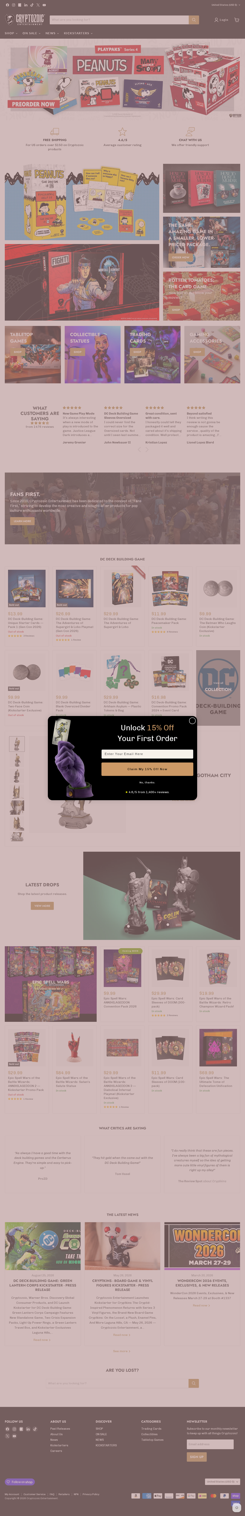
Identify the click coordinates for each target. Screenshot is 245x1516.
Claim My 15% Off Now (147, 769)
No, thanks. (147, 782)
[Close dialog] (192, 721)
